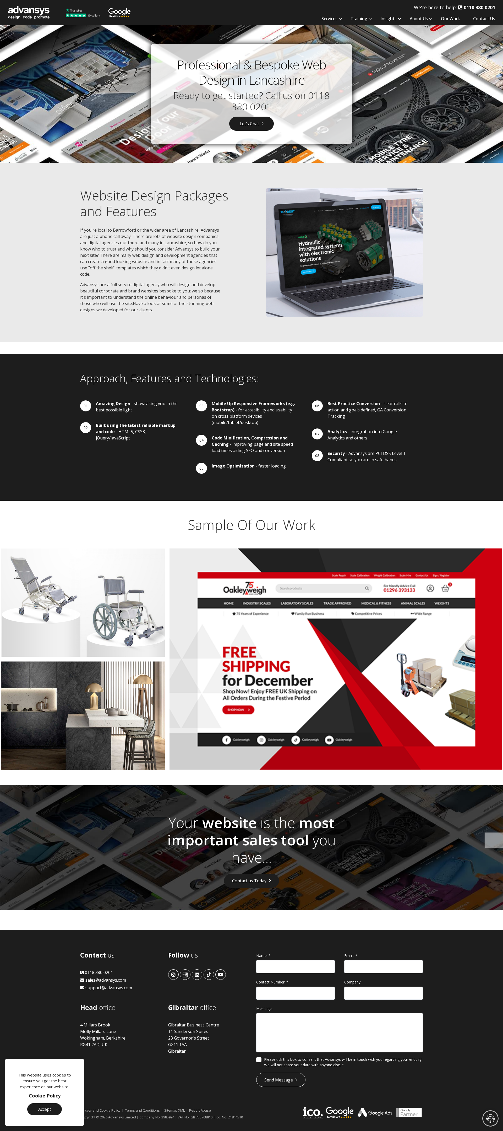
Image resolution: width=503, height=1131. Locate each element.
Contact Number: (272, 982)
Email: (350, 955)
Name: (263, 955)
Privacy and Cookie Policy (100, 1110)
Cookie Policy (45, 1095)
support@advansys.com (108, 988)
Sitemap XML (174, 1110)
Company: (352, 982)
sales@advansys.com (105, 980)
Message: (264, 1008)
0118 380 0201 (98, 972)
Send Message (278, 1080)
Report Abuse (200, 1110)
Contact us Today (249, 881)
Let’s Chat (249, 124)
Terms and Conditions (142, 1110)
